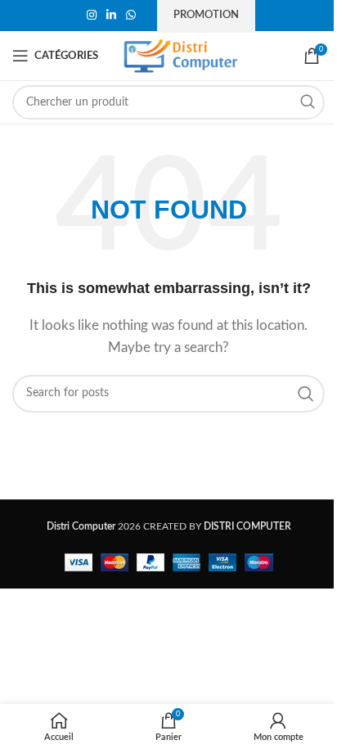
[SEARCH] (307, 102)
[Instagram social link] (91, 15)
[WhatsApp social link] (131, 15)
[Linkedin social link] (111, 15)
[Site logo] (181, 55)
